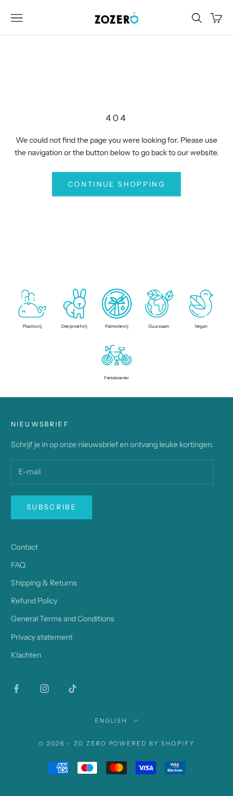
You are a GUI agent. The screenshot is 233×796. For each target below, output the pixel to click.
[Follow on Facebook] (16, 688)
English (111, 720)
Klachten (26, 655)
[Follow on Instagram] (44, 688)
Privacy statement (42, 637)
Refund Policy (34, 601)
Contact (24, 547)
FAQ (18, 565)
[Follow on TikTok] (72, 688)
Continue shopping (116, 184)
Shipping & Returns (44, 583)
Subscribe (51, 506)
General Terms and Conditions (62, 618)
